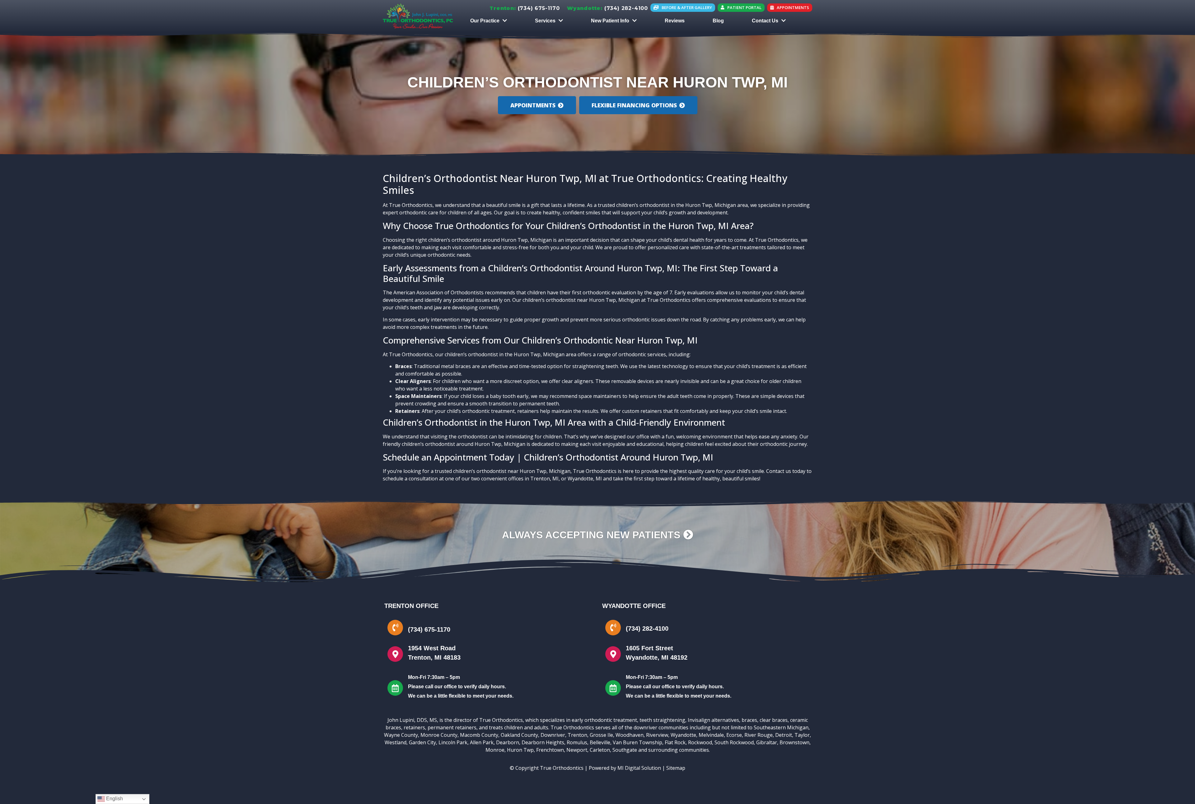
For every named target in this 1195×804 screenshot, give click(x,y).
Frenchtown (550, 749)
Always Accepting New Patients (592, 534)
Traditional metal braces (442, 366)
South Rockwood (734, 742)
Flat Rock (675, 742)
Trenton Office (411, 605)
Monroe (494, 749)
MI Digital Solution (639, 767)
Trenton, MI (544, 478)
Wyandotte (683, 735)
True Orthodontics (411, 205)
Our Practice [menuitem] (484, 20)
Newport (576, 749)
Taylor (802, 735)
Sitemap (675, 767)
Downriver (553, 735)
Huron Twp (520, 749)
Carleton (600, 749)
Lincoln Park (452, 742)
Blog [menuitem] (718, 20)
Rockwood (700, 742)
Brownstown (794, 742)
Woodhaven (630, 735)
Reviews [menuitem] (675, 20)
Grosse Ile (601, 735)
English (114, 798)
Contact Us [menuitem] (765, 20)
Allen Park (482, 742)
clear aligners (577, 381)
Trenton (577, 735)
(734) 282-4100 (626, 8)
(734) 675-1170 (539, 8)
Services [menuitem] (545, 20)
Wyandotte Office (634, 605)
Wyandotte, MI (585, 478)
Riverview (657, 735)
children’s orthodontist (454, 239)
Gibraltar (766, 742)
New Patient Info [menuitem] (610, 20)
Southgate (624, 749)
